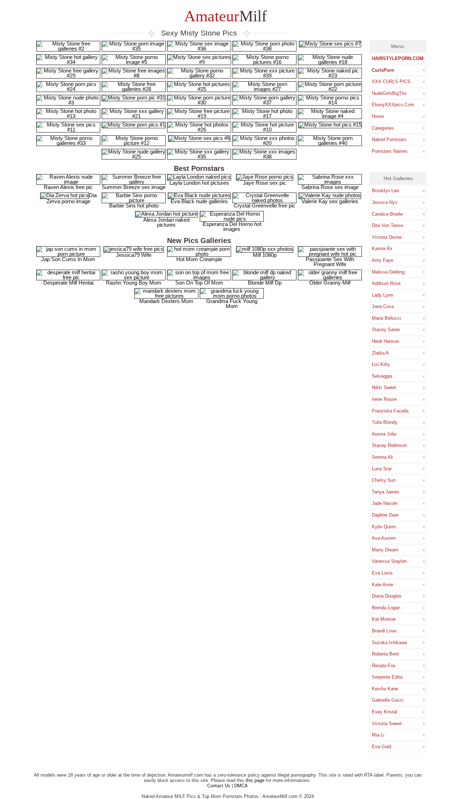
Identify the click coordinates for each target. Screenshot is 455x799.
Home (378, 116)
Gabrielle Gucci (387, 700)
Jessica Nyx (384, 202)
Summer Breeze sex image (134, 187)
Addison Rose (386, 283)
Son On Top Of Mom (199, 283)
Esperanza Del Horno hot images (232, 226)
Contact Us (218, 785)
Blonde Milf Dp (265, 283)
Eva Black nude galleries (199, 201)
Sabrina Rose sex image (330, 187)
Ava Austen (384, 538)
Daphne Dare (385, 515)
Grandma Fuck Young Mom (231, 303)
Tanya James (386, 492)
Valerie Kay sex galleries (329, 201)
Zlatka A (380, 353)
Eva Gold (381, 746)
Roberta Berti (385, 654)
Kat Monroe (384, 619)
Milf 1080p (265, 255)
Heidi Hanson (385, 341)
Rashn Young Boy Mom (133, 283)
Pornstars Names (390, 151)
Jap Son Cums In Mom (68, 259)
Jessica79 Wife (133, 255)
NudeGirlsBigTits (389, 93)
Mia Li (378, 735)
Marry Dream (385, 549)
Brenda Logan (386, 607)
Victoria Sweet (387, 723)
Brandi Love (384, 630)
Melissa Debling (388, 272)
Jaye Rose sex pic (264, 183)
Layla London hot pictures (199, 183)
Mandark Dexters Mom (166, 301)
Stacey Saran (386, 329)
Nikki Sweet (384, 387)
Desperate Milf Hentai (68, 283)
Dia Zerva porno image (72, 198)
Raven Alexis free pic (68, 187)
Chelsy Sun (384, 480)
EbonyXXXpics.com (393, 104)
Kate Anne (382, 584)
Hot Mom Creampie (199, 259)
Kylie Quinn (384, 526)
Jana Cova (383, 306)
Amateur (224, 16)
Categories (383, 128)
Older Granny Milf (329, 283)
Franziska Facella (390, 411)
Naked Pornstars (389, 139)
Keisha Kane (385, 688)
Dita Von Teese (387, 225)
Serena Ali (382, 457)
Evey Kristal (384, 711)
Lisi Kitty (381, 364)
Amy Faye (382, 260)
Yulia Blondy (384, 422)
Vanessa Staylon (389, 561)
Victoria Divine (387, 237)
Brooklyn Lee (385, 190)
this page (255, 780)
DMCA (241, 785)
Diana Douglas (387, 596)
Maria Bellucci (386, 318)
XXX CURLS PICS (391, 81)
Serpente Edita (387, 677)
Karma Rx (382, 248)
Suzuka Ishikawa (389, 642)
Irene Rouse (384, 399)
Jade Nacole (384, 503)
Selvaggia (382, 376)
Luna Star (382, 468)
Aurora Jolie (384, 434)
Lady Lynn (382, 295)
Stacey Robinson (389, 445)
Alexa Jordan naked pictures (166, 222)
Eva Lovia (382, 573)
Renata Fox (384, 665)
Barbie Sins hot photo (134, 206)
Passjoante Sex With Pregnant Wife (330, 261)
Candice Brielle (387, 214)
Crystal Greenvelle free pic (264, 206)
